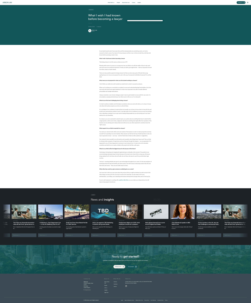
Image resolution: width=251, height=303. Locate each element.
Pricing (166, 300)
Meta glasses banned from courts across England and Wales (155, 223)
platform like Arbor (124, 180)
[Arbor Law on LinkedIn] (126, 286)
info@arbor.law (88, 289)
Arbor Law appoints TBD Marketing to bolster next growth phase (102, 223)
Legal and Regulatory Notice (129, 300)
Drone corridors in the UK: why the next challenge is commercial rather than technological (208, 224)
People (118, 2)
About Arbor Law (126, 2)
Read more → (95, 235)
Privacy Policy (146, 300)
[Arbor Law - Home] (7, 2)
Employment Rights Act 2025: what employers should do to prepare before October (129, 224)
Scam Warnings (153, 300)
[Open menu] (247, 2)
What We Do (111, 2)
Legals (122, 300)
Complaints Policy (160, 300)
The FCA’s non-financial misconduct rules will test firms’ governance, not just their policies (235, 224)
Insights (139, 2)
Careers (133, 2)
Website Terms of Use (139, 300)
